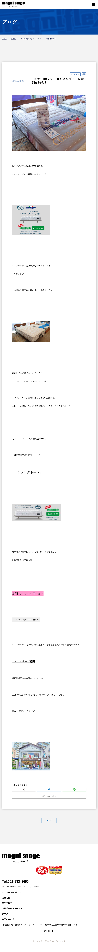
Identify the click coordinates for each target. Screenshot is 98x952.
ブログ (13, 38)
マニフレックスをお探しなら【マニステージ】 (13, 4)
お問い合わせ (8, 919)
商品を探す (7, 903)
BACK (49, 820)
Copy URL (50, 795)
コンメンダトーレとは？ (27, 619)
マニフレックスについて (13, 892)
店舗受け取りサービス (12, 908)
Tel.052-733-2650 (15, 881)
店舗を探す (7, 897)
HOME (4, 38)
